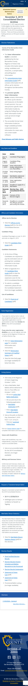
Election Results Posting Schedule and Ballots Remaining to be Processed (14, 564)
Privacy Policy (20, 681)
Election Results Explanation (14, 569)
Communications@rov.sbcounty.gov (16, 670)
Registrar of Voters (9, 681)
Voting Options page (13, 428)
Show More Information (20, 11)
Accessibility (14, 683)
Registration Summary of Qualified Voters (12, 353)
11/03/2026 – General (10, 601)
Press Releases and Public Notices (13, 139)
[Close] (26, 9)
